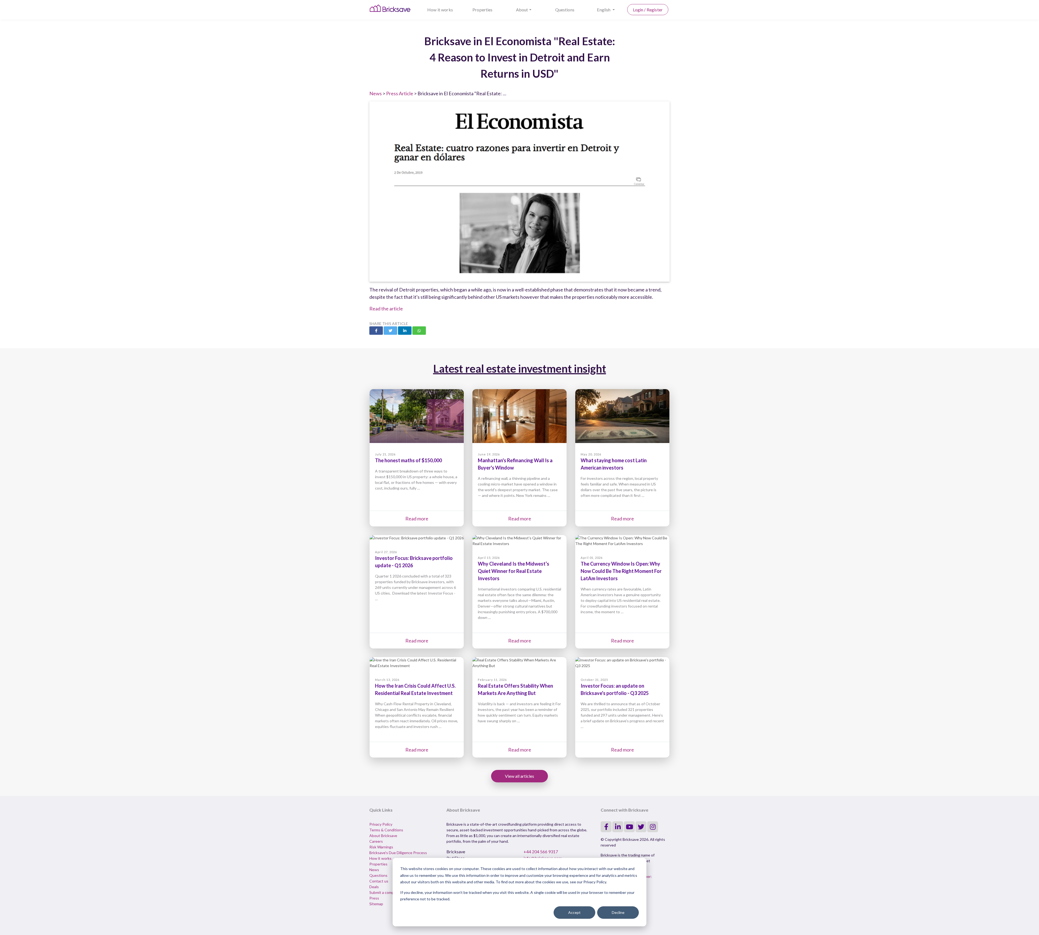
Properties (482, 9)
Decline (618, 912)
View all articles (519, 776)
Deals (374, 886)
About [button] (522, 9)
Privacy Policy (380, 824)
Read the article (386, 308)
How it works (440, 9)
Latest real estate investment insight (519, 368)
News (375, 93)
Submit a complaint (385, 892)
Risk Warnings (381, 847)
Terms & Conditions (386, 830)
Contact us (378, 881)
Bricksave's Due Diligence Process (398, 852)
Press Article (399, 93)
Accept (574, 912)
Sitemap (376, 903)
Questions (564, 9)
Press (374, 898)
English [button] (604, 9)
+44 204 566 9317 (541, 851)
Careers (376, 841)
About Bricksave (383, 835)
